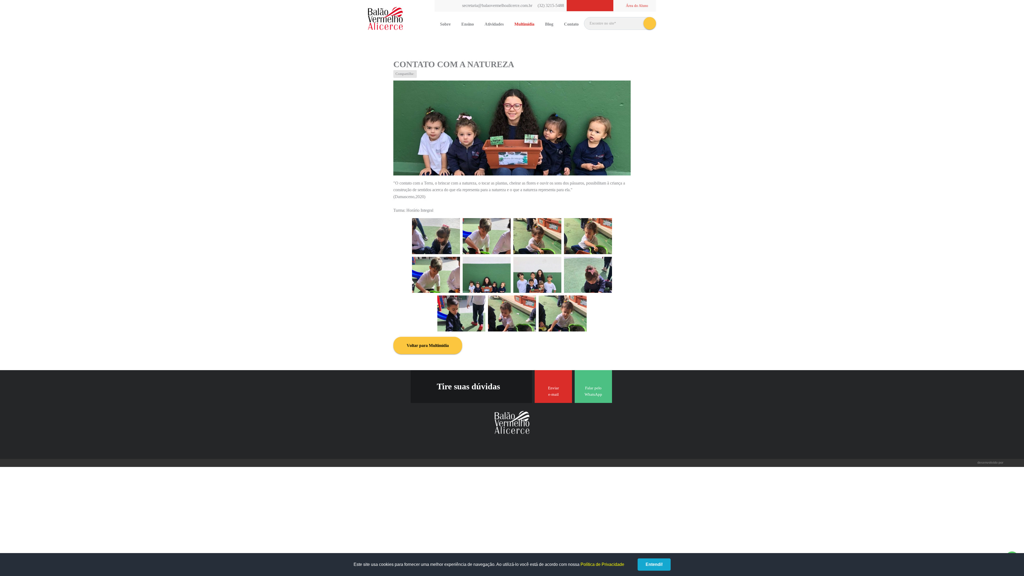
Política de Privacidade (602, 564)
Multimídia (524, 24)
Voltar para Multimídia (428, 345)
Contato (571, 24)
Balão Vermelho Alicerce (385, 18)
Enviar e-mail (553, 391)
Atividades (494, 24)
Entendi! (654, 564)
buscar (649, 23)
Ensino (467, 24)
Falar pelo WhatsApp (593, 391)
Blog (549, 24)
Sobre (445, 24)
